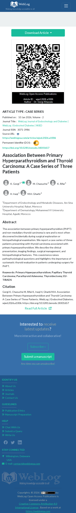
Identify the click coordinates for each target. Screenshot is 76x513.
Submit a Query (13, 431)
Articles (9, 389)
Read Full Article (36, 308)
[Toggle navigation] (66, 6)
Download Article (36, 33)
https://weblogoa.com (38, 511)
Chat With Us (12, 427)
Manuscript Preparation (18, 414)
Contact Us (11, 397)
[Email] (23, 182)
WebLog (20, 6)
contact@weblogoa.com (26, 463)
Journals (9, 393)
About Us (10, 386)
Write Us (10, 435)
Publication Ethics (15, 410)
